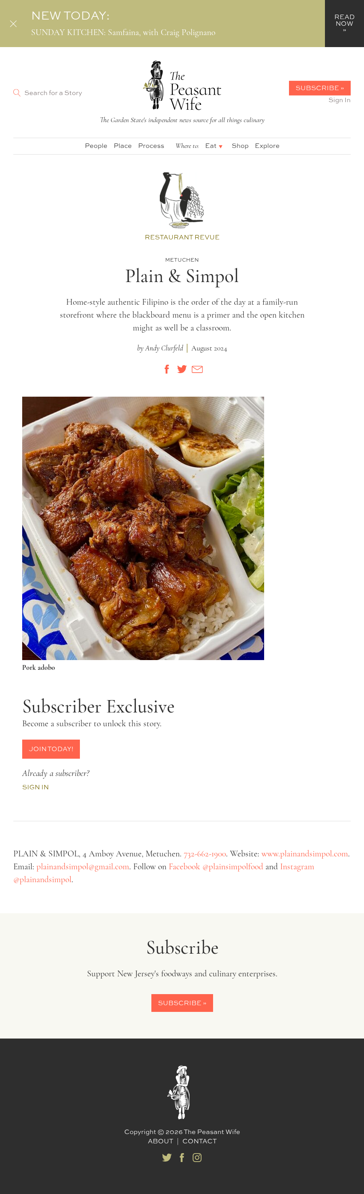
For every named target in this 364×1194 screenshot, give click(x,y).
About (160, 1141)
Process (151, 145)
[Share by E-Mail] (197, 369)
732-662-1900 (205, 854)
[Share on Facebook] (167, 369)
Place (123, 145)
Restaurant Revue (182, 237)
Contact (199, 1141)
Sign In (339, 100)
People (96, 145)
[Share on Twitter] (182, 369)
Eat (211, 145)
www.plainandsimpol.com (304, 854)
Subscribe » (320, 88)
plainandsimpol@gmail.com (82, 867)
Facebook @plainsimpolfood (216, 867)
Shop (240, 145)
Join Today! (51, 748)
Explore (267, 145)
